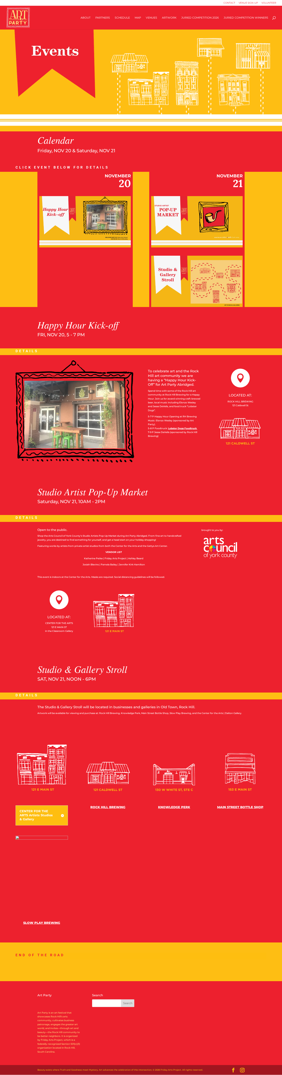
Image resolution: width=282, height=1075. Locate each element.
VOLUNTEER (268, 3)
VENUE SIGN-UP (248, 3)
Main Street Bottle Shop (240, 807)
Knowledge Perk (174, 807)
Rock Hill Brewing (107, 807)
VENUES (151, 17)
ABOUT (86, 17)
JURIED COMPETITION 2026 (200, 17)
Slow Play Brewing (41, 923)
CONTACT (229, 3)
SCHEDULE (122, 17)
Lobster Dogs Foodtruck (182, 428)
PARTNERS (102, 17)
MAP (138, 17)
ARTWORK (169, 17)
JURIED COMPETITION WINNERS (246, 17)
